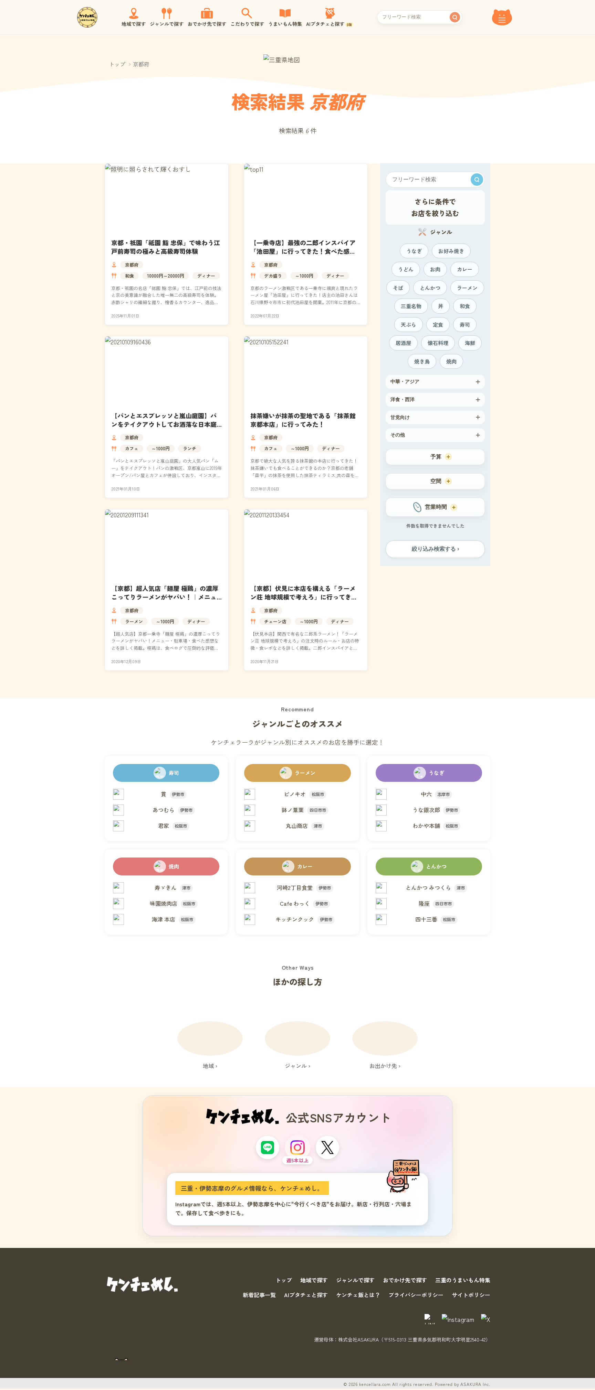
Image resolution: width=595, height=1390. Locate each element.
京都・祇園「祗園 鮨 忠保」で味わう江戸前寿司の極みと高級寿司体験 (165, 247)
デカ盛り (273, 275)
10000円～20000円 (165, 275)
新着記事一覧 (259, 1295)
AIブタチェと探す (306, 1295)
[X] (327, 1147)
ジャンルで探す (355, 1280)
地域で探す (314, 1280)
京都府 (131, 264)
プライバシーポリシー (415, 1295)
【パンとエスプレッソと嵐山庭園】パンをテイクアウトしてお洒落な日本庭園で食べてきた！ (164, 424)
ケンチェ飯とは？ (358, 1295)
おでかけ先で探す (405, 1280)
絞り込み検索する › (435, 549)
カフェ (131, 448)
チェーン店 (275, 621)
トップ (117, 64)
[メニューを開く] (502, 17)
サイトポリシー (471, 1295)
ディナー (206, 275)
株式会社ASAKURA (358, 1339)
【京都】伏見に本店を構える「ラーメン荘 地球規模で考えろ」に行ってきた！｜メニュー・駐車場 (303, 597)
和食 (129, 275)
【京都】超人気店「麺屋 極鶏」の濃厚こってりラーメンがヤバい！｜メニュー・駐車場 (164, 597)
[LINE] (267, 1147)
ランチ (189, 448)
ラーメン (134, 621)
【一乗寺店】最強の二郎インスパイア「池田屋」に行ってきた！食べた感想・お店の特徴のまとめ (303, 251)
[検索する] (455, 17)
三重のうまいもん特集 (462, 1280)
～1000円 (304, 275)
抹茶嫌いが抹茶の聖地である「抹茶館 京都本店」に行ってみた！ (303, 420)
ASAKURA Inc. (475, 1384)
